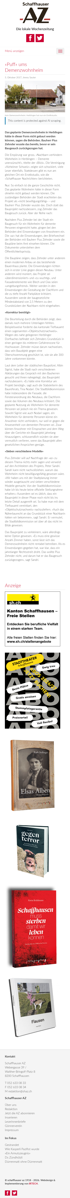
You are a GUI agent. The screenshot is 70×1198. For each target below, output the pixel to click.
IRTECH (33, 1184)
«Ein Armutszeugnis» (17, 1153)
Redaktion (11, 1109)
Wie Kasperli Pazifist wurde (22, 1149)
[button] (60, 51)
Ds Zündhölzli (13, 1157)
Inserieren (11, 1117)
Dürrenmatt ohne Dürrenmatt (23, 1161)
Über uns (10, 1105)
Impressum (12, 1130)
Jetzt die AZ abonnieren (20, 1113)
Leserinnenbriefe (15, 1121)
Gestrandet (12, 1145)
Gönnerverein (13, 1126)
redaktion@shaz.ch (20, 1091)
